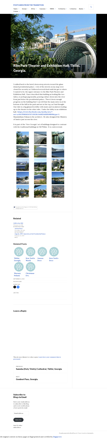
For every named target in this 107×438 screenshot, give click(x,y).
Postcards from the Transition (28, 5)
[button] (23, 138)
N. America (62, 9)
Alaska (81, 9)
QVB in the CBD (18, 223)
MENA (52, 9)
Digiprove (57, 437)
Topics (15, 9)
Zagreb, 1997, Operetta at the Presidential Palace (30, 234)
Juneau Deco (18, 228)
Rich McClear (17, 281)
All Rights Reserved (19, 208)
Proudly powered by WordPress (67, 433)
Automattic (90, 433)
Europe (24, 9)
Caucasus (42, 9)
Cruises (15, 11)
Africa (33, 9)
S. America (73, 9)
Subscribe (18, 420)
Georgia (15, 61)
